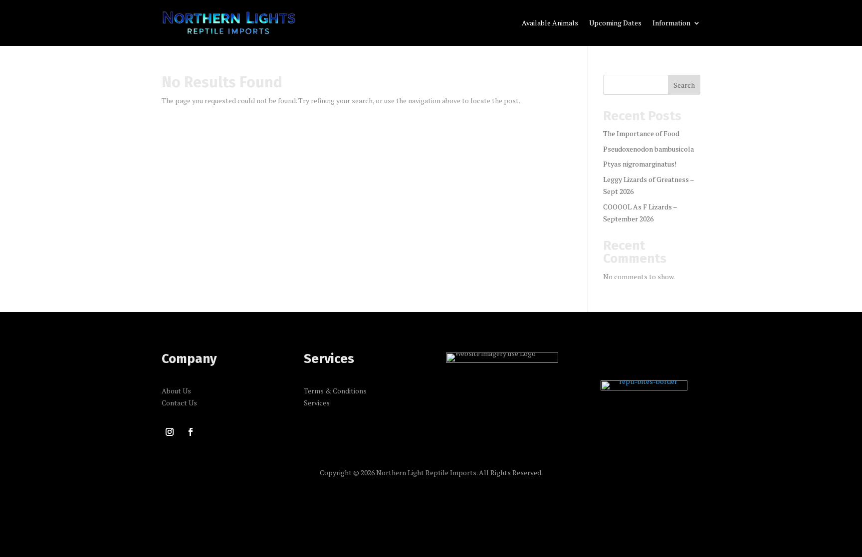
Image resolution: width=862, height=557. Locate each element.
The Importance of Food (641, 133)
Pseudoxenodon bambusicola (648, 149)
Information (671, 23)
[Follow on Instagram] (170, 432)
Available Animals (550, 23)
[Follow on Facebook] (191, 432)
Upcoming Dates (615, 23)
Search (684, 85)
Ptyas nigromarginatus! (639, 164)
